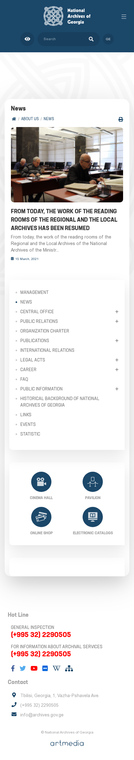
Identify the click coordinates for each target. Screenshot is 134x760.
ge (108, 39)
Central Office (37, 311)
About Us (30, 118)
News (49, 118)
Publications (34, 340)
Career (28, 369)
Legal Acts (32, 360)
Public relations (39, 321)
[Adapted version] (27, 39)
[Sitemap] (69, 668)
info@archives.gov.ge (42, 714)
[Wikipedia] (56, 668)
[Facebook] (13, 668)
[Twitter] (23, 668)
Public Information (41, 389)
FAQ (24, 379)
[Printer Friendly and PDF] (120, 119)
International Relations (47, 350)
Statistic (30, 434)
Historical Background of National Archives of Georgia (59, 402)
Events (28, 424)
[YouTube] (34, 668)
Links (25, 415)
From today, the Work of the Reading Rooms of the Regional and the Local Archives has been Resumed (64, 220)
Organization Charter (44, 331)
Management (34, 292)
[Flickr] (45, 668)
